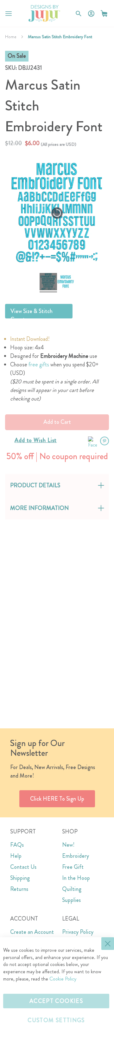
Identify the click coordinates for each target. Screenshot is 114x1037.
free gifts (38, 364)
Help (16, 856)
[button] (104, 13)
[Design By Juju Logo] (44, 13)
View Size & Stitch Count (31, 312)
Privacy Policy (77, 932)
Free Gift (73, 867)
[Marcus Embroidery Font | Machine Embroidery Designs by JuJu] (48, 282)
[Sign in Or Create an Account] (91, 13)
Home (10, 36)
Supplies (71, 900)
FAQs (17, 845)
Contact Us (23, 867)
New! (68, 845)
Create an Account (32, 932)
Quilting (71, 889)
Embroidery (75, 856)
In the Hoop (76, 878)
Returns (19, 889)
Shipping (20, 878)
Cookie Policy (62, 978)
